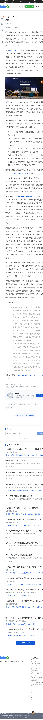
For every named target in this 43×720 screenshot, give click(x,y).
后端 (35, 404)
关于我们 (31, 663)
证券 (39, 573)
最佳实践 (38, 455)
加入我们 (31, 691)
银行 (29, 404)
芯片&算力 (29, 573)
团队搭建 (39, 490)
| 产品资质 (42, 715)
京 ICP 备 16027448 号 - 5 (27, 715)
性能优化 (35, 584)
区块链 (26, 455)
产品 (14, 490)
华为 (34, 607)
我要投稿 (31, 672)
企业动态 (31, 455)
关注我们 (31, 701)
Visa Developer (15, 50)
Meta (20, 635)
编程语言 (22, 404)
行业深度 (9, 408)
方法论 (23, 573)
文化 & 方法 (11, 455)
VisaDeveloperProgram (25, 196)
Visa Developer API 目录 (19, 173)
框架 (35, 514)
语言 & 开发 (12, 404)
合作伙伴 (31, 682)
